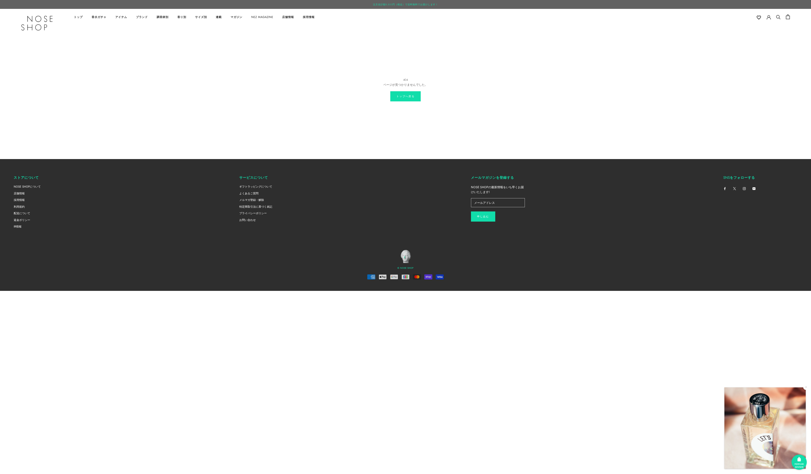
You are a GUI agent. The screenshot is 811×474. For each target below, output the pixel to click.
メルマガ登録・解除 (251, 200)
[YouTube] (753, 188)
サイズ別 (201, 17)
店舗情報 (288, 17)
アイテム (121, 17)
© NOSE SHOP (405, 268)
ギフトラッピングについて (255, 186)
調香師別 (163, 17)
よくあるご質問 (249, 193)
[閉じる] (806, 387)
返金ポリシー (22, 220)
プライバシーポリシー (253, 213)
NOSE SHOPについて (27, 186)
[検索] (778, 17)
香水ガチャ (99, 17)
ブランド (142, 17)
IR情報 (18, 226)
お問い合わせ (247, 220)
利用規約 (19, 206)
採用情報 (309, 17)
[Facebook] (724, 188)
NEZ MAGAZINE (262, 17)
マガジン (236, 17)
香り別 (181, 17)
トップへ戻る (405, 96)
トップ (78, 17)
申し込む (483, 216)
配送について (22, 213)
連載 (219, 17)
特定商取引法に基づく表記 (255, 206)
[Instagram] (744, 188)
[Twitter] (734, 188)
